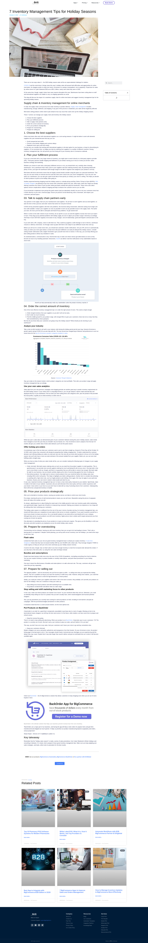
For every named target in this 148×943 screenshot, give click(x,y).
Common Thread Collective (64, 378)
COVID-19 (27, 85)
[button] (127, 92)
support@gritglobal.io (46, 920)
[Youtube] (35, 925)
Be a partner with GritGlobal (82, 757)
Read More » (27, 837)
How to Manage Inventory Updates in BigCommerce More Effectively (108, 891)
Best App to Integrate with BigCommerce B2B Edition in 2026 (37, 891)
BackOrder (69, 620)
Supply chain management (78, 106)
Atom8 (58, 238)
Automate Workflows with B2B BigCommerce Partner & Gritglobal (108, 832)
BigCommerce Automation (48, 757)
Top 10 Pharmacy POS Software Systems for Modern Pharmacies (36, 832)
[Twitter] (42, 925)
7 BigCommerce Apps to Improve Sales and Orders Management (72, 891)
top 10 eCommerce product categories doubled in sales (51, 333)
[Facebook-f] (32, 925)
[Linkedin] (39, 925)
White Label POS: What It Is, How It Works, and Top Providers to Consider (73, 833)
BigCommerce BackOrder (64, 757)
